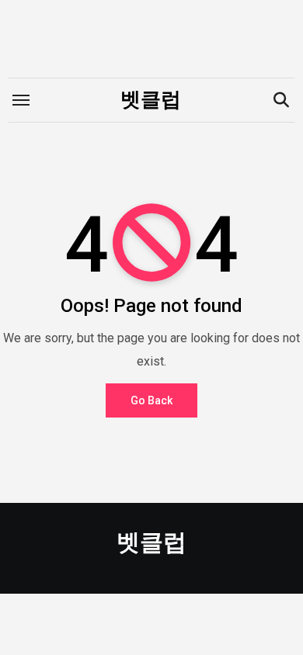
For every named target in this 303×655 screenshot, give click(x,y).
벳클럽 (150, 99)
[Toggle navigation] (21, 100)
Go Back (151, 400)
